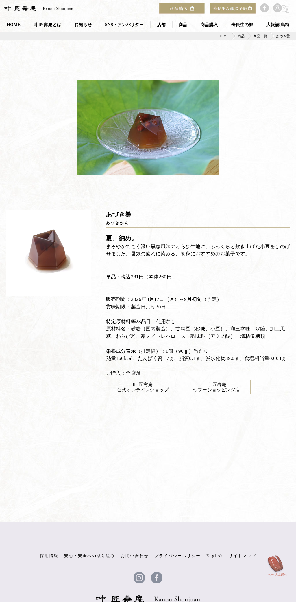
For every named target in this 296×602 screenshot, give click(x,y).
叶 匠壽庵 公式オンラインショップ (143, 387)
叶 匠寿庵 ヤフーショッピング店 (216, 387)
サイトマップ (242, 556)
